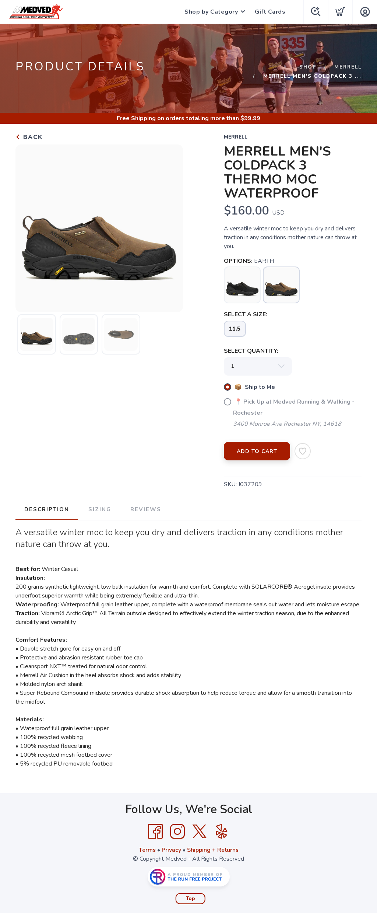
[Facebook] (155, 831)
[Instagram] (177, 831)
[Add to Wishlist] (303, 451)
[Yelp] (222, 831)
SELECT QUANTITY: (251, 351)
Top (190, 898)
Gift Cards (270, 12)
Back (32, 137)
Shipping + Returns (213, 850)
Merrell (348, 67)
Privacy (171, 850)
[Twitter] (199, 831)
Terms (147, 850)
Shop (308, 67)
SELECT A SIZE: (245, 314)
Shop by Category (211, 12)
